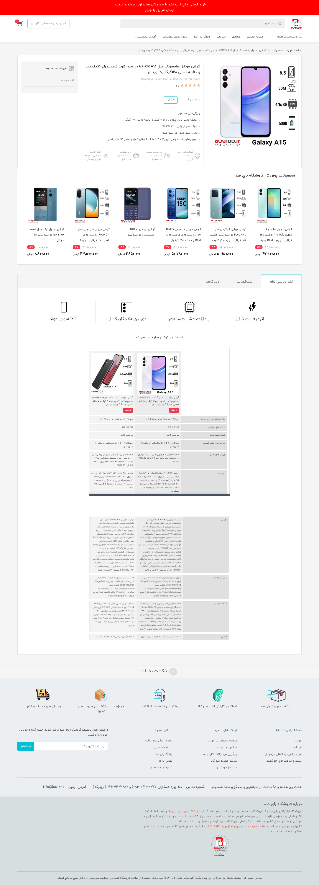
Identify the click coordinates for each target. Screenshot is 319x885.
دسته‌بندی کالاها (287, 37)
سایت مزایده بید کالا (224, 761)
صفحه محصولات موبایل (221, 741)
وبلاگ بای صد (202, 37)
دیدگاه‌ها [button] (212, 281)
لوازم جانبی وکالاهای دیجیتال (283, 754)
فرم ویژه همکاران (226, 768)
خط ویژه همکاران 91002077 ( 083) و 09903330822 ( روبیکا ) (137, 787)
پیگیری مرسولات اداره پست (219, 754)
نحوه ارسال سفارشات (175, 37)
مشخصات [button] (244, 281)
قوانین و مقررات (226, 747)
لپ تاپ (221, 37)
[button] (22, 23)
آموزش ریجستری (145, 37)
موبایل (236, 37)
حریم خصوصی (163, 747)
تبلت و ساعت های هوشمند (284, 761)
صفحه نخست (255, 37)
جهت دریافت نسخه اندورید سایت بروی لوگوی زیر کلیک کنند (246, 826)
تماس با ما (165, 761)
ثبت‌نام (26, 746)
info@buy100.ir (53, 787)
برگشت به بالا (155, 671)
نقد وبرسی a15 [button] (281, 281)
